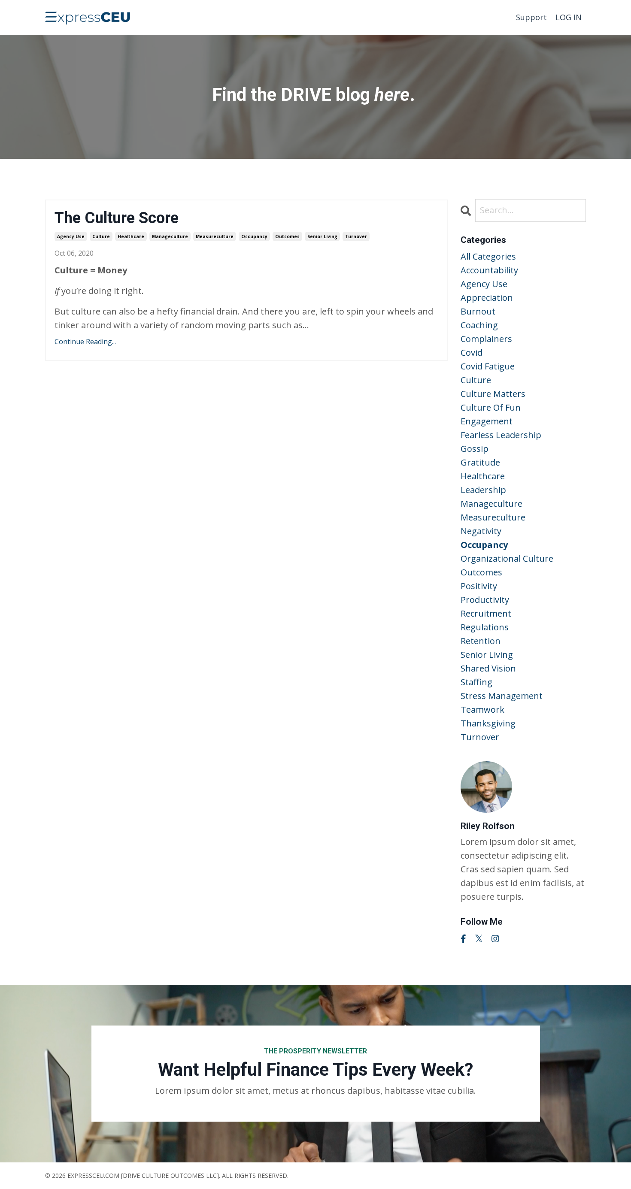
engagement (487, 421)
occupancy (254, 236)
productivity (485, 599)
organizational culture (507, 558)
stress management (502, 696)
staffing (476, 682)
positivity (479, 586)
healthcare (131, 236)
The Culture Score (117, 218)
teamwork (482, 709)
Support (531, 17)
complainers (486, 339)
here (392, 94)
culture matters (493, 393)
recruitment (486, 613)
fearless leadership (501, 435)
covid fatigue (488, 366)
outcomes (287, 236)
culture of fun (491, 407)
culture (101, 236)
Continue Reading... (85, 341)
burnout (478, 311)
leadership (483, 490)
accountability (489, 270)
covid (471, 352)
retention (481, 641)
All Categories (488, 256)
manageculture (170, 236)
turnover (356, 236)
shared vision (488, 668)
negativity (481, 531)
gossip (474, 448)
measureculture (215, 236)
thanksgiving (488, 723)
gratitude (480, 462)
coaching (479, 325)
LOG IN (568, 17)
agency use (71, 236)
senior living (322, 236)
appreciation (487, 297)
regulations (485, 627)
